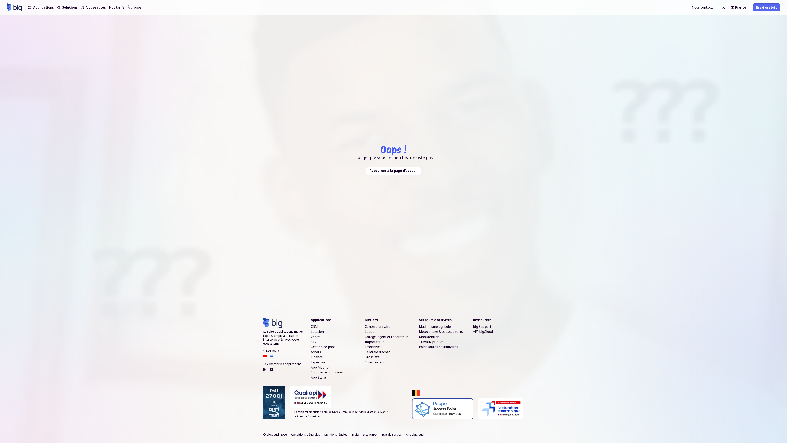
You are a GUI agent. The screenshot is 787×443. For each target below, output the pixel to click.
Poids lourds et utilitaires (438, 347)
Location (317, 332)
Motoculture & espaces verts (441, 332)
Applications (43, 7)
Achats (316, 352)
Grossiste (372, 357)
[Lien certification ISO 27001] (274, 402)
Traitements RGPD (364, 434)
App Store (318, 377)
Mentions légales (335, 434)
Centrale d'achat (377, 352)
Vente (315, 337)
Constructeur (375, 362)
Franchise (372, 347)
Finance (317, 357)
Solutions (69, 7)
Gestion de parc (323, 347)
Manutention (429, 337)
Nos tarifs (116, 7)
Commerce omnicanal (327, 372)
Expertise (318, 362)
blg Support (482, 326)
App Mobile (320, 367)
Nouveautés (96, 7)
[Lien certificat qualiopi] (348, 397)
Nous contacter (703, 7)
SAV (313, 342)
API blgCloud (483, 332)
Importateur (374, 342)
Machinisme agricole (435, 326)
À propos (134, 7)
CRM (314, 326)
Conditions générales (305, 434)
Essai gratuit (766, 7)
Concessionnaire (377, 326)
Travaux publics (431, 342)
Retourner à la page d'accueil (393, 170)
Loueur (370, 332)
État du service (391, 434)
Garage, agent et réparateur (386, 337)
